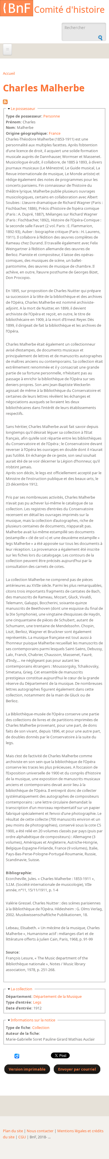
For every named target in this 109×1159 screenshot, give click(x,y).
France (54, 133)
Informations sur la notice (33, 1020)
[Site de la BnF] (16, 9)
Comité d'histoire (69, 9)
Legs (37, 1002)
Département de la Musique (57, 996)
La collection (21, 988)
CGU (22, 1137)
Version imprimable (27, 1069)
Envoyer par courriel (77, 1069)
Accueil (9, 73)
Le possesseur (23, 108)
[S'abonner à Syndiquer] (5, 102)
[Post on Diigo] (17, 1057)
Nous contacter (40, 1130)
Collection (40, 1027)
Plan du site (13, 1130)
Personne (51, 116)
